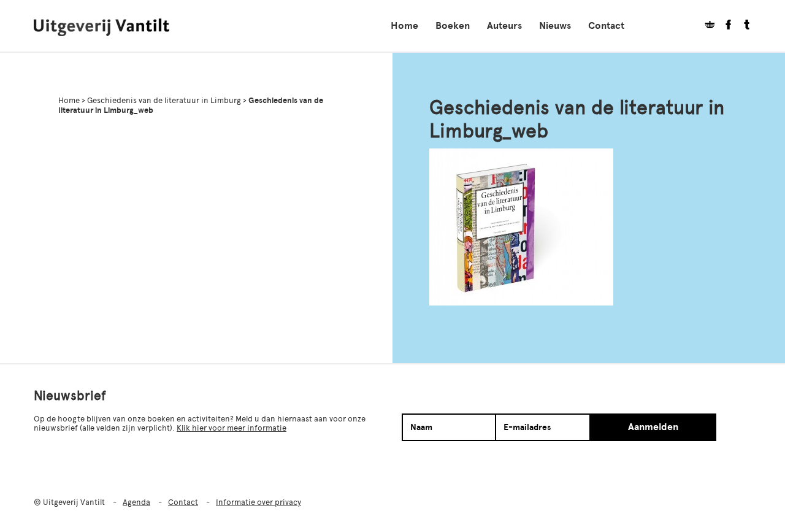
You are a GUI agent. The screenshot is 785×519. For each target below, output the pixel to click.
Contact (606, 26)
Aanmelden (653, 427)
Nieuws (555, 26)
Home (404, 26)
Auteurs (504, 26)
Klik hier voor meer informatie (231, 428)
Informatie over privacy (258, 502)
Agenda (136, 502)
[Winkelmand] (705, 26)
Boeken (452, 26)
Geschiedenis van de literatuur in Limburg (164, 100)
